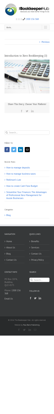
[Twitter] (13, 149)
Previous (46, 41)
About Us (10, 247)
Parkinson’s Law (13, 179)
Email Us (8, 298)
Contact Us (11, 259)
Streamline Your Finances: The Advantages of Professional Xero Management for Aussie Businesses (26, 195)
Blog (8, 215)
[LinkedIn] (20, 149)
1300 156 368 (32, 19)
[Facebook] (7, 149)
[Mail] (27, 149)
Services (35, 247)
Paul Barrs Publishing (31, 325)
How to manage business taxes (21, 173)
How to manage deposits (18, 167)
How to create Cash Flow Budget (22, 186)
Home (9, 241)
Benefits (35, 241)
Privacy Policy (37, 259)
